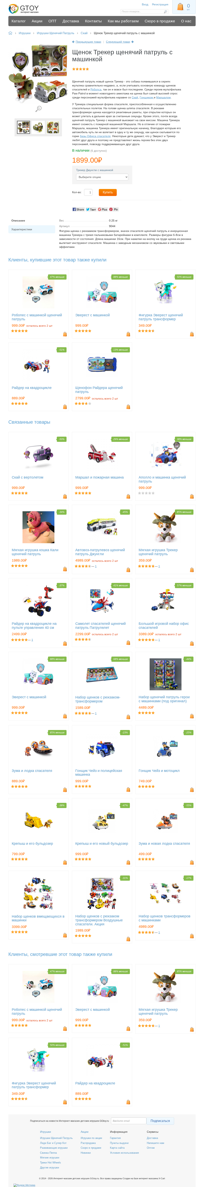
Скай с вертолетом (27, 477)
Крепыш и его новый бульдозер (101, 844)
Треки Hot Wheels (50, 1162)
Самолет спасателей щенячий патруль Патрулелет (100, 626)
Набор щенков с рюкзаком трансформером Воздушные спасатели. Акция (99, 920)
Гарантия (115, 1138)
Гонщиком (147, 97)
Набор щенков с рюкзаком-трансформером (97, 699)
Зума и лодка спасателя (32, 771)
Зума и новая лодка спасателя (164, 844)
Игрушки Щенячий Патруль (56, 1138)
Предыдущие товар (88, 41)
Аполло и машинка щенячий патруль (162, 479)
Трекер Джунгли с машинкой (94, 170)
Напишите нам (155, 1142)
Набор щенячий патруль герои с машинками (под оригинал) (164, 699)
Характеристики (21, 229)
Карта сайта (117, 1147)
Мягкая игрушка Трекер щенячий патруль (158, 552)
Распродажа (88, 1142)
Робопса (95, 89)
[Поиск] (165, 11)
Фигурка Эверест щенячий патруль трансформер (161, 317)
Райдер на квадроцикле (32, 388)
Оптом (151, 1147)
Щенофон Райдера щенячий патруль (99, 390)
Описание (18, 220)
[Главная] (31, 9)
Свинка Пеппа (48, 1152)
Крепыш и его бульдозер (32, 844)
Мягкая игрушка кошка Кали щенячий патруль (35, 552)
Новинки (86, 1152)
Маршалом (163, 97)
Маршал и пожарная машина (99, 477)
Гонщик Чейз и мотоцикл (159, 771)
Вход (145, 4)
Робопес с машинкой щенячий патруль (37, 317)
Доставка (152, 1138)
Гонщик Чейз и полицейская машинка (98, 773)
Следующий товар (118, 41)
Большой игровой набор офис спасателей (164, 626)
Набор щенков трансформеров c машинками (164, 918)
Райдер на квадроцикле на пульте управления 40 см (34, 626)
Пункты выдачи (119, 1142)
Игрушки (45, 1131)
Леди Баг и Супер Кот (53, 1142)
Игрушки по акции (91, 1138)
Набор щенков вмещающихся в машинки (38, 918)
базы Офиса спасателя (95, 136)
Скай (135, 97)
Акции (84, 1131)
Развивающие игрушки (54, 1147)
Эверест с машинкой (92, 315)
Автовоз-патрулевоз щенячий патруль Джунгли (100, 552)
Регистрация (160, 4)
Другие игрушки (49, 1167)
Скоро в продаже (91, 1147)
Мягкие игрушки (49, 1157)
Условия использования (124, 1152)
